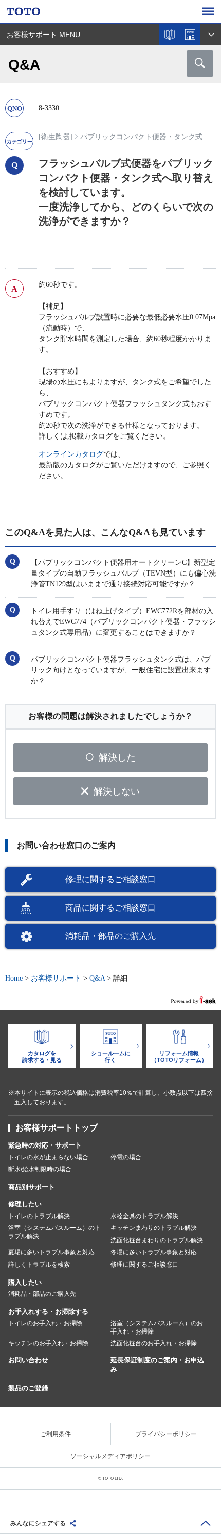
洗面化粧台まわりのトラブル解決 (156, 1240)
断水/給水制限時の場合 (39, 1169)
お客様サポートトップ (56, 1127)
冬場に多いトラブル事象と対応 (153, 1252)
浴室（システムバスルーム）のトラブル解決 (54, 1232)
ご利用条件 (55, 1434)
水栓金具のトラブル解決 (144, 1216)
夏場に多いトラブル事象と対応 (51, 1252)
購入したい (25, 1282)
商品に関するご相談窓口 (110, 907)
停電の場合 (125, 1157)
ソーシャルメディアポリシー (110, 1456)
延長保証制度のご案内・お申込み (157, 1364)
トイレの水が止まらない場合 (48, 1157)
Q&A (97, 978)
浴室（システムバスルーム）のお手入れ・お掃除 (156, 1327)
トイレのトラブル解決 (39, 1216)
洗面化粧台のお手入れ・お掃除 (153, 1343)
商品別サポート (31, 1187)
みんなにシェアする (38, 1523)
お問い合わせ (28, 1360)
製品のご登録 (28, 1388)
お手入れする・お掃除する (48, 1312)
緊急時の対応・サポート (45, 1145)
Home (14, 978)
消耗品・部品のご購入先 (110, 936)
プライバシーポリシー (166, 1434)
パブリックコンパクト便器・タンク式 (141, 137)
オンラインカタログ (71, 454)
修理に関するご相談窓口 (110, 879)
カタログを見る (169, 34)
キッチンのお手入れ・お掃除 (48, 1343)
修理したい (25, 1204)
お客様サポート (56, 978)
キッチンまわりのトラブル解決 (153, 1228)
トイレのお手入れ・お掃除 (45, 1323)
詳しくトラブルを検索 (39, 1264)
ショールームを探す (190, 34)
